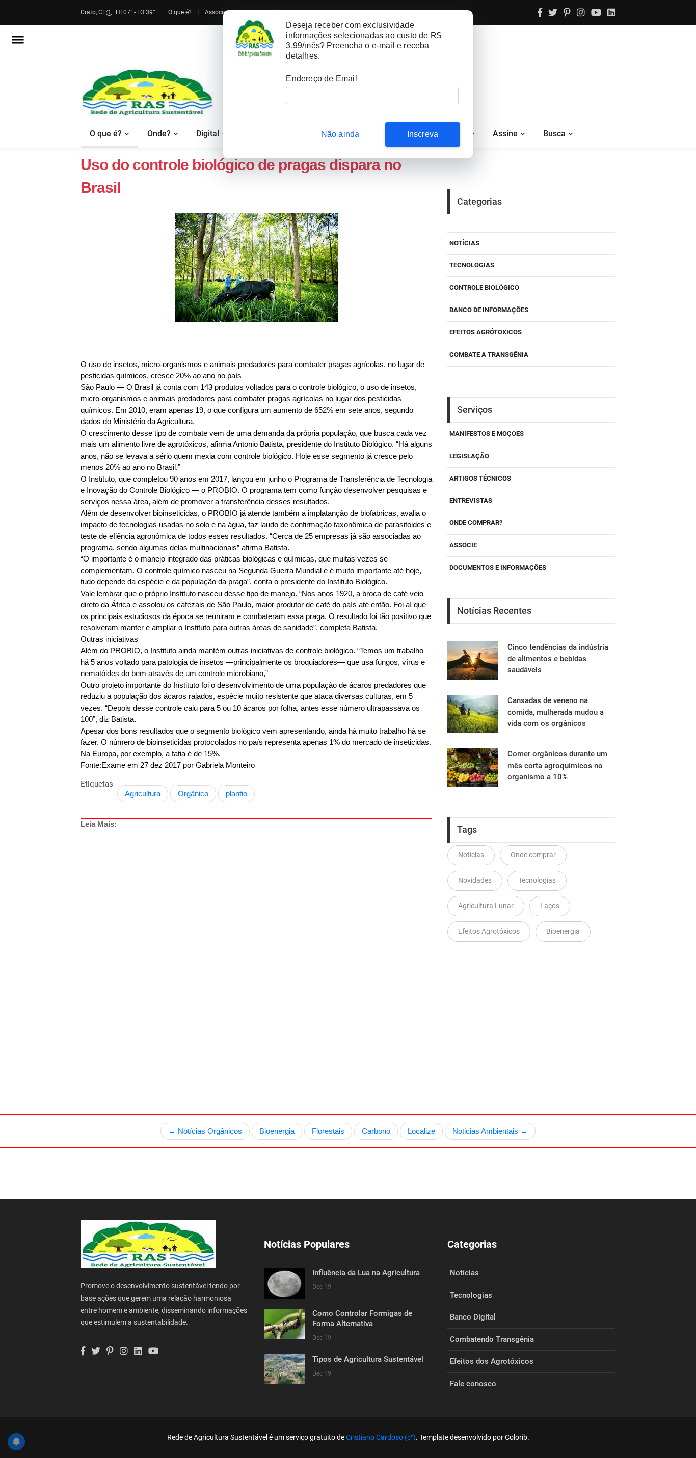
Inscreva (423, 134)
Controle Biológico (484, 287)
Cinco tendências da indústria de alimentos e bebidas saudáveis (557, 658)
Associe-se (219, 12)
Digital (207, 133)
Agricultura (142, 793)
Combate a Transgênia (488, 354)
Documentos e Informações (497, 567)
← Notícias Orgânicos (205, 1131)
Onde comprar (533, 855)
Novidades (475, 880)
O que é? (180, 12)
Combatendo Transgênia (492, 1339)
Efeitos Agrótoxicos (485, 332)
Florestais (328, 1131)
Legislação (469, 456)
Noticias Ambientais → (490, 1131)
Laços (549, 906)
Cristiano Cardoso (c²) (381, 1437)
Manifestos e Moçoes (486, 433)
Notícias (464, 243)
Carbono (376, 1131)
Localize (421, 1131)
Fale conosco (473, 1383)
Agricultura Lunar (486, 906)
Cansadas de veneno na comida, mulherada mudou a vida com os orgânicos (555, 712)
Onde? (159, 133)
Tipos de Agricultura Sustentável (367, 1359)
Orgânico (193, 793)
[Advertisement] (277, 948)
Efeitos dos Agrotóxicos (491, 1361)
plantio (236, 793)
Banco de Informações (488, 310)
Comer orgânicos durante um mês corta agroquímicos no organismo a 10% (557, 765)
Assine (505, 133)
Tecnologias (471, 265)
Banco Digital (473, 1317)
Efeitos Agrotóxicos (489, 931)
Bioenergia (563, 931)
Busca (554, 133)
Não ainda (340, 134)
